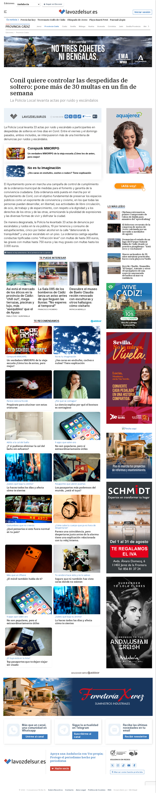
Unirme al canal (35, 736)
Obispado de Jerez (77, 20)
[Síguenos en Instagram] (118, 765)
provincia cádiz (51, 26)
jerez (39, 26)
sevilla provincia (133, 26)
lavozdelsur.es (34, 117)
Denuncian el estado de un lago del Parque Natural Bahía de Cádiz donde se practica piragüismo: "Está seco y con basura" (136, 244)
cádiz (64, 26)
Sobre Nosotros (55, 790)
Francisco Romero (47, 309)
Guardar (88, 116)
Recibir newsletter (136, 736)
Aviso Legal (81, 790)
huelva (91, 26)
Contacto (69, 790)
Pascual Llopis (117, 20)
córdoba (112, 26)
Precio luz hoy (28, 20)
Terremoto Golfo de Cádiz (51, 20)
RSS (109, 790)
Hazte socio (62, 768)
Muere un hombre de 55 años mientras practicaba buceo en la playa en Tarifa (136, 256)
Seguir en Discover (54, 4)
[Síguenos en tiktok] (123, 765)
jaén (121, 26)
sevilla (73, 26)
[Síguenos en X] (112, 765)
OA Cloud (133, 790)
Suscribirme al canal (82, 735)
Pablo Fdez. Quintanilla (18, 316)
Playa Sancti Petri (98, 20)
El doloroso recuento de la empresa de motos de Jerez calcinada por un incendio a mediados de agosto (136, 229)
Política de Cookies (96, 790)
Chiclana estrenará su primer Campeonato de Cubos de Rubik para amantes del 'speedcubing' (136, 216)
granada (101, 26)
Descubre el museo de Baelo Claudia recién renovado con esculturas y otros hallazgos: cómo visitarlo (83, 297)
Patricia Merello (77, 309)
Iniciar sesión (142, 12)
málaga (82, 26)
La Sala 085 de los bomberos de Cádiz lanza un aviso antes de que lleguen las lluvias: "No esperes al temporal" (52, 297)
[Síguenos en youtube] (129, 765)
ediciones (10, 32)
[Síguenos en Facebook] (134, 765)
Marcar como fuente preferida (128, 772)
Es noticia (12, 19)
